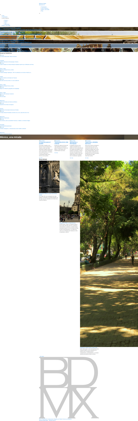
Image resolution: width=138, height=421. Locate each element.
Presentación (44, 6)
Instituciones (50, 419)
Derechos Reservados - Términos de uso (47, 420)
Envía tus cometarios (67, 419)
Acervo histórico (44, 8)
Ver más (40, 157)
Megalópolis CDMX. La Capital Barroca (67, 223)
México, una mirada (45, 9)
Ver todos (42, 356)
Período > (6, 20)
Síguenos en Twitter (58, 419)
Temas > (6, 21)
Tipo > (5, 22)
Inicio (3, 15)
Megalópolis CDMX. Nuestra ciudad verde (88, 347)
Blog (42, 10)
